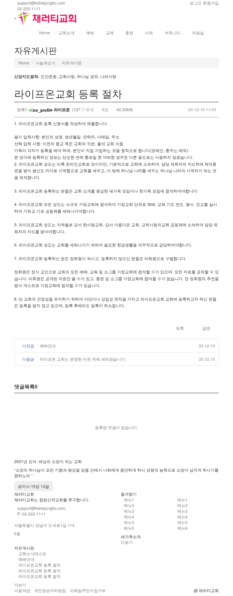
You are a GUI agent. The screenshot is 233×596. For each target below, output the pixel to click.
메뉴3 (129, 511)
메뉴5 (129, 522)
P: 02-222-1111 (31, 514)
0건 (104, 109)
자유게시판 (72, 62)
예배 (90, 32)
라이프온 (61, 109)
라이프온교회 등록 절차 (39, 565)
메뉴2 (129, 505)
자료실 (198, 32)
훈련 (129, 32)
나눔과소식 (45, 62)
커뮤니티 (172, 32)
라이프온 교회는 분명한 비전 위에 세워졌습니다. (83, 359)
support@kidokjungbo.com (41, 508)
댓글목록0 (26, 386)
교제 (110, 32)
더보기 (127, 542)
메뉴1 (129, 499)
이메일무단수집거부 (88, 590)
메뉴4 (129, 516)
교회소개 (66, 32)
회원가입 (211, 3)
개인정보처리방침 (50, 590)
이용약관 (22, 590)
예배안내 (48, 345)
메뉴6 (129, 528)
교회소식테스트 (32, 553)
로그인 (196, 3)
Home (44, 32)
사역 (149, 32)
